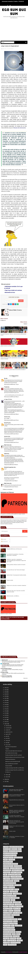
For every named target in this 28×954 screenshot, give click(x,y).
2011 (5, 719)
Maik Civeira (7, 445)
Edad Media (6, 876)
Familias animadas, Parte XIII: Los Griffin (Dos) (14, 767)
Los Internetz (16, 902)
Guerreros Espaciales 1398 (7, 676)
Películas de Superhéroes (10, 919)
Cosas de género (8, 861)
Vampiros (19, 940)
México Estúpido (8, 908)
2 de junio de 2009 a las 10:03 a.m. (11, 464)
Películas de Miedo (8, 917)
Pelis (19, 919)
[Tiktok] (13, 4)
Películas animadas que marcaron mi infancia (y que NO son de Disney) (16, 822)
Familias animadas (8, 880)
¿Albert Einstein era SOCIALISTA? (7, 345)
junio (7, 738)
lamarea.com (5, 659)
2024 (5, 691)
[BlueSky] (20, 4)
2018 (5, 704)
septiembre (8, 732)
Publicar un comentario (7, 489)
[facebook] (8, 5)
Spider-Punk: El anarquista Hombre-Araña (16, 575)
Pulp (13, 925)
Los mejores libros (9, 904)
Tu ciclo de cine (12, 940)
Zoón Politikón (12, 944)
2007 (5, 781)
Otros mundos (15, 914)
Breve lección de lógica (10, 855)
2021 (5, 698)
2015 (5, 711)
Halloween (11, 887)
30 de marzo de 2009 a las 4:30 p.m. (11, 396)
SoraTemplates (9, 952)
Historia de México (8, 889)
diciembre (8, 725)
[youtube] (10, 5)
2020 (5, 700)
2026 (5, 687)
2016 (5, 708)
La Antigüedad (13, 891)
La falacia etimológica (7, 1)
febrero (7, 774)
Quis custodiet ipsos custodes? (11, 763)
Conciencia (11, 859)
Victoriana (6, 942)
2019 (5, 702)
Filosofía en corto (8, 885)
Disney (5, 874)
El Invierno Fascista (16, 876)
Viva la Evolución (15, 942)
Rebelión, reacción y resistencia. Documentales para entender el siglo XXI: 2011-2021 (16, 560)
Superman (13, 938)
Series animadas (8, 936)
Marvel (5, 906)
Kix (4, 378)
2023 (5, 694)
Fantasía (16, 880)
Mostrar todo (25, 678)
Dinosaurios (7, 872)
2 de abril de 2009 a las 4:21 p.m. (10, 451)
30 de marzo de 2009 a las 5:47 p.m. (11, 420)
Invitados (6, 891)
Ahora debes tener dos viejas (11, 753)
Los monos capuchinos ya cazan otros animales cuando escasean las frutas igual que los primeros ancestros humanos (12, 665)
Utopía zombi (10, 580)
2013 (5, 715)
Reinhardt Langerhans (9, 467)
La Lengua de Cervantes (10, 895)
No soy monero (7, 912)
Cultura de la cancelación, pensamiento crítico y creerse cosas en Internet (13, 358)
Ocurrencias (7, 914)
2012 (5, 717)
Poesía (15, 921)
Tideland (7, 748)
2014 (5, 713)
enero (7, 776)
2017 (5, 706)
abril (7, 742)
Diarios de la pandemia (18, 870)
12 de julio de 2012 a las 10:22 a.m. (11, 486)
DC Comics (6, 868)
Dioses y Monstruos (17, 872)
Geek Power (18, 885)
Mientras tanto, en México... (13, 595)
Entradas (4, 539)
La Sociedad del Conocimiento (11, 897)
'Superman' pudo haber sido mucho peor (13, 750)
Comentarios (5, 541)
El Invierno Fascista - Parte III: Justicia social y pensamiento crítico (13, 335)
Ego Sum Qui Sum (14, 11)
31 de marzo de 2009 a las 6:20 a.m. (11, 433)
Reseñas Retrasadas (9, 927)
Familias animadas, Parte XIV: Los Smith (13, 755)
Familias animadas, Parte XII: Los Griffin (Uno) (14, 770)
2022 (5, 696)
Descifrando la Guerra (7, 668)
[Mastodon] (17, 4)
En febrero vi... (8, 772)
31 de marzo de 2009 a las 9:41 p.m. (11, 442)
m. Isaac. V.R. (7, 399)
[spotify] (15, 4)
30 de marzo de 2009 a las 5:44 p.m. (11, 414)
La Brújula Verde (5, 663)
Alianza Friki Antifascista (16, 846)
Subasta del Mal (8, 765)
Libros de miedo (8, 902)
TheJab (5, 386)
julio (6, 736)
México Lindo (17, 908)
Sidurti (5, 453)
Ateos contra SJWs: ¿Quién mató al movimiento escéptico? (13, 369)
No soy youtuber (17, 912)
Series (18, 934)
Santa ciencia (7, 934)
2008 (5, 779)
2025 (5, 689)
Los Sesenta (18, 904)
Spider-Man (16, 936)
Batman (5, 851)
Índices (16, 889)
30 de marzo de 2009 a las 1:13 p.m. (11, 384)
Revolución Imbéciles (9, 929)
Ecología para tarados (14, 874)
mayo (7, 740)
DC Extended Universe (15, 868)
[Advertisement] (14, 31)
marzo (7, 744)
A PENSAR (6, 846)
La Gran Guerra (17, 893)
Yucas (5, 944)
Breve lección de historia (10, 853)
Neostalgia (17, 910)
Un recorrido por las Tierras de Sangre (16, 569)
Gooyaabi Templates (23, 952)
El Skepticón (11, 48)
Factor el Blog (5, 672)
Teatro (19, 938)
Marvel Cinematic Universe (16, 906)
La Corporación (8, 893)
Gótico (5, 887)
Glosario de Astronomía (20, 127)
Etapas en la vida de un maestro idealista (16, 585)
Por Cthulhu (7, 925)
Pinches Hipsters (8, 921)
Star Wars (6, 938)
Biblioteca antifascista (15, 851)
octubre (7, 729)
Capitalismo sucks (8, 857)
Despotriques (7, 870)
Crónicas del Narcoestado (10, 863)
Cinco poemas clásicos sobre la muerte (16, 564)
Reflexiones (18, 925)
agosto (7, 734)
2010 (5, 721)
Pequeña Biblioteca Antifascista (14, 548)
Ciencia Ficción (18, 857)
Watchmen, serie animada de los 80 (12, 761)
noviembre (8, 727)
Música (5, 910)
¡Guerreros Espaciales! (7, 675)
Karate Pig (6, 422)
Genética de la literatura (10, 759)
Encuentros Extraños (17, 878)
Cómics (5, 859)
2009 (5, 723)
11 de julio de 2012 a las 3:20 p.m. (11, 480)
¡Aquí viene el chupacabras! (10, 746)
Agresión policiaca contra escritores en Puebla (14, 757)
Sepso (13, 934)
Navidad (11, 910)
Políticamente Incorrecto (10, 923)
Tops (5, 940)
